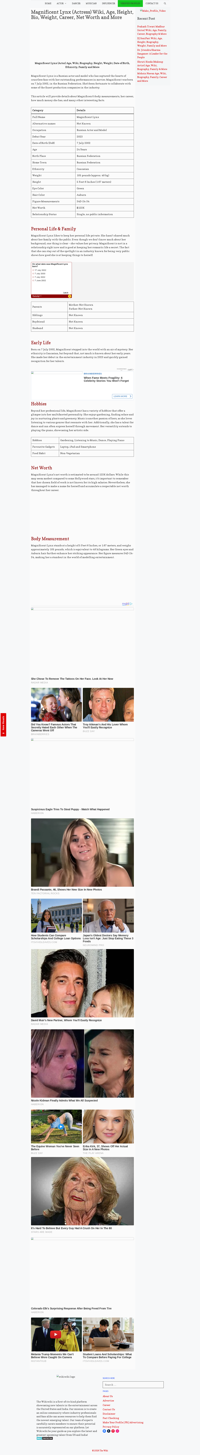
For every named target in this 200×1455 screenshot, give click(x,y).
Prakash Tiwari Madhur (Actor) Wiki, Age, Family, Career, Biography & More (152, 30)
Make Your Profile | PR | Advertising (123, 1422)
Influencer (108, 3)
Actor (60, 3)
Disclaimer (109, 1413)
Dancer (76, 3)
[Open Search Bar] (165, 3)
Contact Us (152, 3)
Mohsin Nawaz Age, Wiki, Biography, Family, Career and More (152, 77)
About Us (108, 1396)
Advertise (108, 1400)
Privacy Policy (111, 1426)
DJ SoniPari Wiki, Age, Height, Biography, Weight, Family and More (152, 42)
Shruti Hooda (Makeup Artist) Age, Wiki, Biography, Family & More (152, 65)
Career (106, 1405)
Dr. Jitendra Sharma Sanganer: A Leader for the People (152, 54)
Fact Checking (111, 1418)
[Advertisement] (82, 41)
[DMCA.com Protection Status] (44, 1439)
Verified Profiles (130, 3)
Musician (91, 3)
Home (48, 3)
